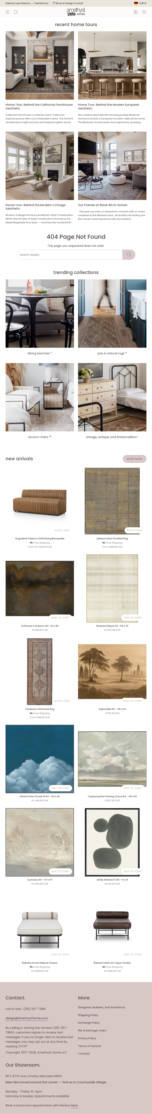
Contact (84, 1053)
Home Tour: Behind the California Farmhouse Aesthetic (39, 106)
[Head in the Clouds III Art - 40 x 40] (40, 759)
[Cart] (144, 11)
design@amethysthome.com (27, 1018)
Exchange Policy (89, 1023)
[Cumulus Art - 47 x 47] (40, 842)
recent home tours (76, 24)
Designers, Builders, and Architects (101, 1007)
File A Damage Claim (92, 1030)
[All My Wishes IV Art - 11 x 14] (112, 842)
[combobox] (69, 255)
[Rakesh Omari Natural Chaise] (40, 925)
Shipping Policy (88, 1015)
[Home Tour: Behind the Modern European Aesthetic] (112, 65)
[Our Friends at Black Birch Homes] (112, 166)
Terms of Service (89, 1046)
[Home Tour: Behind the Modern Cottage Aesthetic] (40, 166)
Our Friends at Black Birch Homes (102, 205)
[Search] (129, 255)
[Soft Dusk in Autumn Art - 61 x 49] (40, 588)
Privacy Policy (87, 1038)
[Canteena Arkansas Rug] (40, 671)
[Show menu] (7, 11)
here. (74, 1105)
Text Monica (41, 3)
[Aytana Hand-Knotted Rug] (112, 501)
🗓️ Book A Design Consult (67, 3)
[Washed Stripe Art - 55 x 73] (112, 588)
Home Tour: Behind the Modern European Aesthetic (108, 106)
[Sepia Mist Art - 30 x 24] (112, 671)
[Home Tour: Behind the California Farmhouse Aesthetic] (40, 65)
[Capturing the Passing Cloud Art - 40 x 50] (112, 759)
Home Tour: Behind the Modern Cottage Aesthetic (35, 206)
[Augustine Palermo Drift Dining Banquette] (40, 501)
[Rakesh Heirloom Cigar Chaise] (112, 925)
